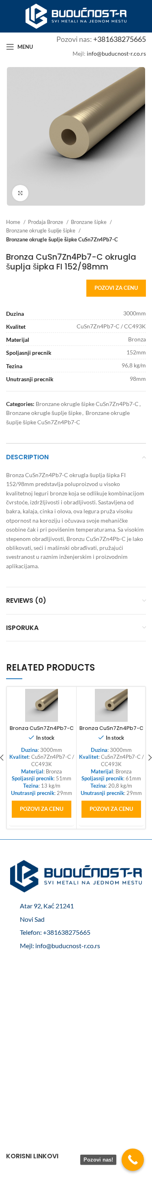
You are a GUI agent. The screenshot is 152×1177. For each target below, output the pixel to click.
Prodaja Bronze (46, 222)
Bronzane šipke (89, 222)
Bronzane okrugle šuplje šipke (41, 230)
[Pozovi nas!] (133, 1160)
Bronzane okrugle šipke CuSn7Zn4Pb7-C (87, 403)
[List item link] (76, 932)
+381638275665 (119, 39)
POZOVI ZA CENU (116, 287)
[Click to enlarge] (20, 193)
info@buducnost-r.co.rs (116, 53)
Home (13, 222)
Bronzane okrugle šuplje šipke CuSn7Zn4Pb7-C (62, 239)
